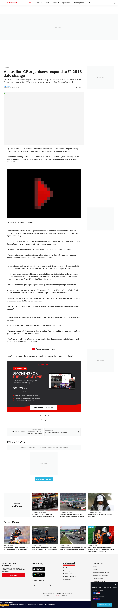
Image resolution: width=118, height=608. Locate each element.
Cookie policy (60, 593)
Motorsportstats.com (69, 576)
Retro (89, 2)
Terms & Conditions (48, 593)
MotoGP (39, 2)
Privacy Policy (69, 593)
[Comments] (81, 87)
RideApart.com (67, 579)
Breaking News (79, 2)
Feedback (96, 566)
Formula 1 (30, 2)
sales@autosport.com (99, 581)
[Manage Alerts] (46, 420)
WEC (47, 2)
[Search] (113, 3)
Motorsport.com (67, 573)
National (56, 2)
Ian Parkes (7, 86)
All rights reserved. (68, 596)
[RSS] (50, 585)
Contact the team (98, 578)
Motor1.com (66, 568)
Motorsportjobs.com (69, 570)
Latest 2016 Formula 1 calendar (20, 222)
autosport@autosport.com (101, 572)
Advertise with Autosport (100, 575)
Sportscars (66, 2)
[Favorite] (76, 87)
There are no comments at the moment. (44, 447)
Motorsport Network (55, 596)
